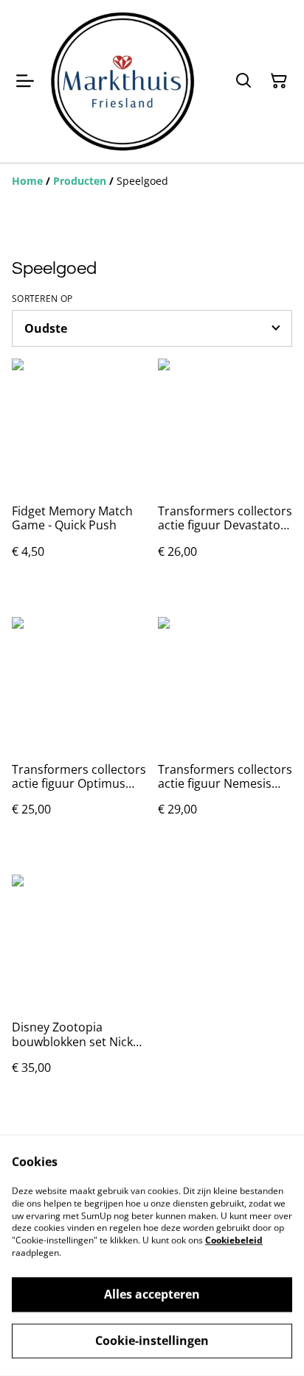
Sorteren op (42, 299)
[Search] (243, 81)
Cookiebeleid (234, 1240)
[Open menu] (25, 81)
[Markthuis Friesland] (122, 81)
